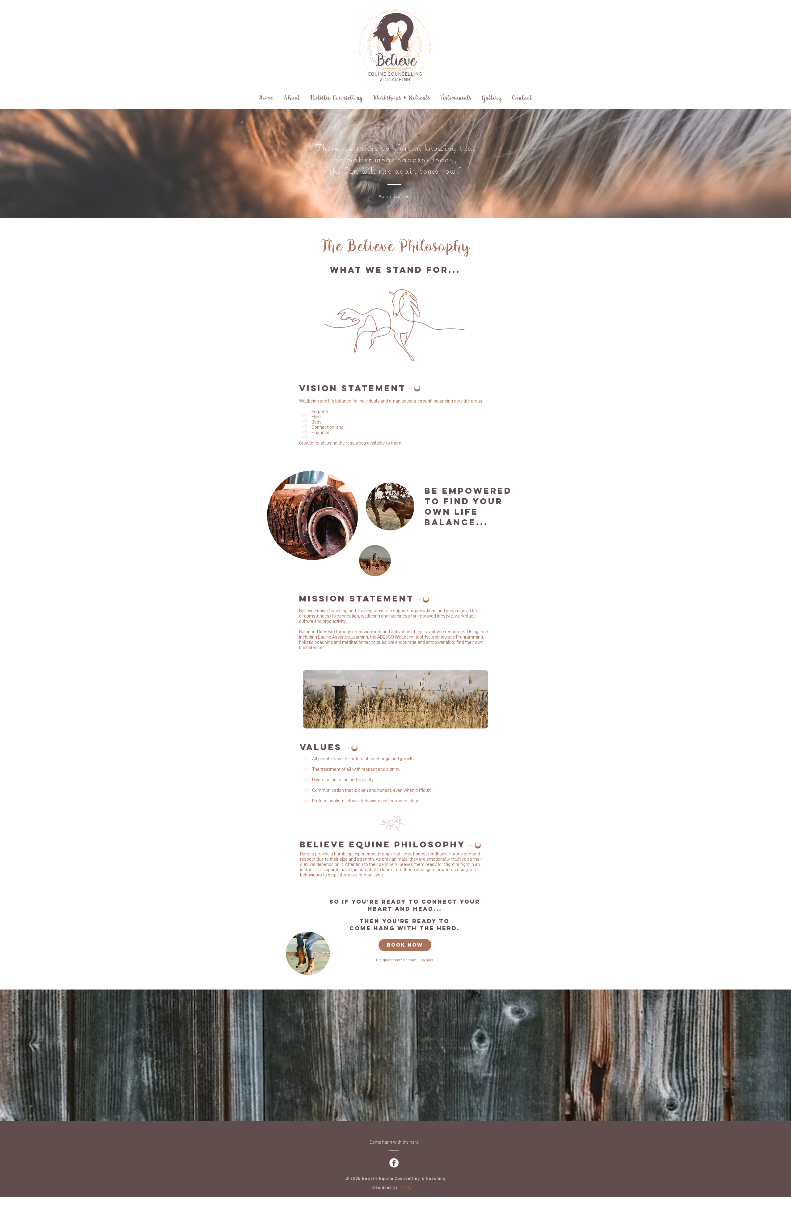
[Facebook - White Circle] (394, 1162)
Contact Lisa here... (419, 960)
